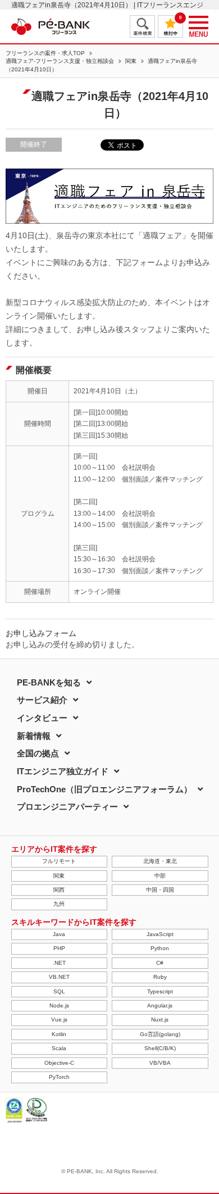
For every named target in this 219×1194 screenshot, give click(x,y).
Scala (59, 1048)
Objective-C (59, 1063)
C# (159, 963)
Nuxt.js (159, 1019)
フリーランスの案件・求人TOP (45, 53)
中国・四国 (160, 890)
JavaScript (160, 934)
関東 (130, 61)
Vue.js (59, 1019)
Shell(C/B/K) (160, 1048)
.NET (59, 963)
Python (159, 948)
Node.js (59, 1005)
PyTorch (59, 1077)
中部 (160, 876)
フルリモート (59, 861)
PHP (59, 948)
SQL (59, 991)
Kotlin (59, 1034)
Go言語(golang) (160, 1034)
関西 (59, 890)
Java (59, 934)
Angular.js (159, 1005)
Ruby (160, 977)
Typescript (160, 991)
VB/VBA (160, 1063)
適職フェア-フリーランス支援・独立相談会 (60, 61)
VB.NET (59, 977)
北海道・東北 (160, 861)
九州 (59, 904)
